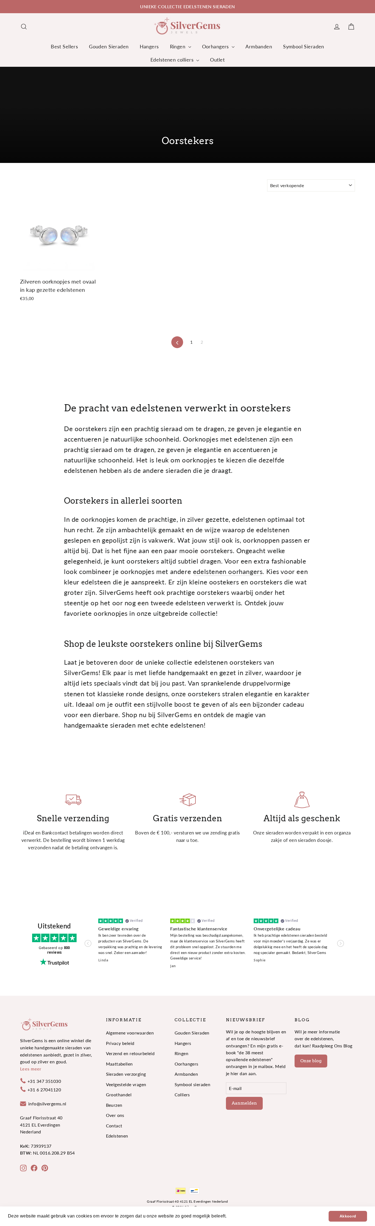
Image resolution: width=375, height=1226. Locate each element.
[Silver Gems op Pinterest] (44, 1167)
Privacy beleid (120, 1043)
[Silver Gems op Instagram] (23, 1167)
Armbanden (258, 46)
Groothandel (119, 1094)
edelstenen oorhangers (228, 571)
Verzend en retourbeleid (130, 1053)
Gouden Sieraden (108, 46)
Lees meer (30, 1068)
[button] (88, 943)
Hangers (149, 46)
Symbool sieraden (193, 1084)
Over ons (115, 1115)
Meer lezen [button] (240, 1216)
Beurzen (114, 1105)
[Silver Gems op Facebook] (34, 1167)
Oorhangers (216, 46)
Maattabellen (119, 1063)
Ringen (178, 46)
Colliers (182, 1094)
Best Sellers (64, 46)
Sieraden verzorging (126, 1074)
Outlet (217, 60)
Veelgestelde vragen (126, 1084)
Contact (114, 1125)
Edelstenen (117, 1135)
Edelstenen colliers (172, 60)
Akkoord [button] (348, 1216)
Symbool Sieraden (303, 46)
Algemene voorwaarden (130, 1032)
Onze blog (310, 1060)
